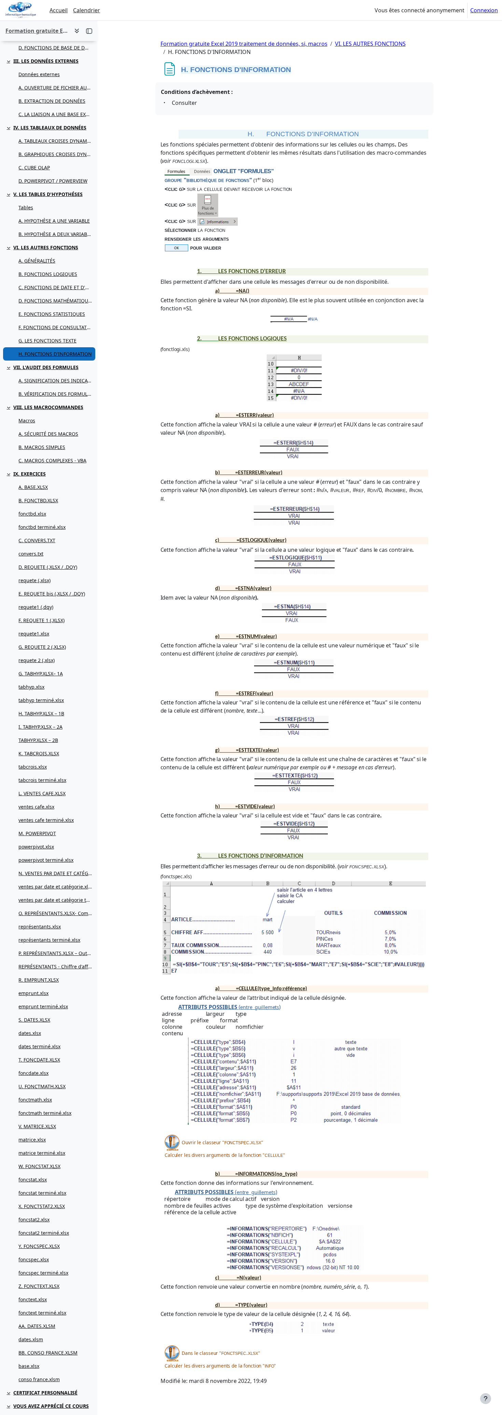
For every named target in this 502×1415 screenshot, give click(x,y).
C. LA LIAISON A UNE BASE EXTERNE (55, 114)
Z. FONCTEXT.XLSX (38, 1286)
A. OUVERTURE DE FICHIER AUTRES (55, 87)
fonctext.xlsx (32, 1299)
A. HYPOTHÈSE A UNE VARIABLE (54, 221)
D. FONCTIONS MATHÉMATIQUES (55, 300)
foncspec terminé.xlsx (43, 1273)
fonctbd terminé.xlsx (42, 527)
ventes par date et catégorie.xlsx (55, 886)
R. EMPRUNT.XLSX (38, 980)
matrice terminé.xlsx (41, 1153)
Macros (26, 420)
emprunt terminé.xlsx (43, 1006)
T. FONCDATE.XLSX (39, 1059)
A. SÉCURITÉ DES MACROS (48, 434)
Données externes (39, 74)
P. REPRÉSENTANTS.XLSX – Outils (55, 953)
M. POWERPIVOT (37, 833)
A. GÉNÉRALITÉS (36, 260)
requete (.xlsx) (34, 580)
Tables (25, 207)
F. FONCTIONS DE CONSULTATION (55, 327)
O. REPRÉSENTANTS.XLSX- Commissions (55, 913)
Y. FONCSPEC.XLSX (39, 1246)
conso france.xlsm (39, 1379)
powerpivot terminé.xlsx (45, 860)
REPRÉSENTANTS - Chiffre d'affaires (55, 966)
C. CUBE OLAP (34, 167)
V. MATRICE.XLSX (37, 1126)
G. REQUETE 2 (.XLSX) (42, 647)
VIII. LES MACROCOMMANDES (48, 407)
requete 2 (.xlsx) (36, 660)
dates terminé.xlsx (39, 1046)
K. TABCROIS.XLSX (38, 753)
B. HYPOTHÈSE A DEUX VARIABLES (55, 234)
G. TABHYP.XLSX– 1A (40, 673)
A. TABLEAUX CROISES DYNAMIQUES (55, 141)
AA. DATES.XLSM (36, 1326)
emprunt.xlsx (33, 993)
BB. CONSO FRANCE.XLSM (48, 1352)
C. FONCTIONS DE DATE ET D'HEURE (55, 287)
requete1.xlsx (33, 633)
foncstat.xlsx (32, 1179)
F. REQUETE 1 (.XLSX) (41, 620)
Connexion (484, 10)
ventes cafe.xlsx (36, 806)
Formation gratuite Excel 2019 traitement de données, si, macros (244, 43)
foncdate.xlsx (33, 1073)
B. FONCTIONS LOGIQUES (47, 274)
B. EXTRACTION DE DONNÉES (51, 101)
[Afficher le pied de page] (485, 1398)
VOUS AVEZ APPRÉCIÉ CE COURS (51, 1406)
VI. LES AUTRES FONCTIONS (45, 247)
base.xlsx (28, 1366)
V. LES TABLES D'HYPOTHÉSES (48, 194)
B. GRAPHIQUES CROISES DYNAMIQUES (55, 154)
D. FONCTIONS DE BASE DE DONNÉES (55, 47)
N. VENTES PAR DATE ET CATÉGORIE (55, 873)
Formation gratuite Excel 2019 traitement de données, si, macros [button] (37, 30)
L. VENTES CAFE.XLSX (42, 793)
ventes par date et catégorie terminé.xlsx (55, 900)
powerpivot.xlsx (36, 846)
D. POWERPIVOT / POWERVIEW (52, 181)
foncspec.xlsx (33, 1259)
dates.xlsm (30, 1339)
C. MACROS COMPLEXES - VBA (52, 460)
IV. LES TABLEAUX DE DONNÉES (49, 127)
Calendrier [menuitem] (86, 10)
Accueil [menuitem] (59, 10)
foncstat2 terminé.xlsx (43, 1233)
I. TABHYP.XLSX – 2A (40, 727)
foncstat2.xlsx (34, 1219)
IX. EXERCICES (29, 474)
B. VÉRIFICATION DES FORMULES (55, 394)
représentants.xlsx (39, 926)
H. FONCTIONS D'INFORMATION (55, 354)
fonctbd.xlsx (32, 513)
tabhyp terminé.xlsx (41, 700)
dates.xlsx (29, 1033)
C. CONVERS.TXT (36, 540)
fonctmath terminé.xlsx (44, 1113)
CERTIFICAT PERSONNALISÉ (45, 1392)
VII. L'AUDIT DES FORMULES (46, 367)
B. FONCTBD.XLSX (38, 500)
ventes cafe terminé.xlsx (46, 820)
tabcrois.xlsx (32, 766)
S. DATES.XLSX (34, 1020)
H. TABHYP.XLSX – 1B (41, 713)
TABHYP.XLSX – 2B (38, 740)
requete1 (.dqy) (35, 607)
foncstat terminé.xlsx (42, 1193)
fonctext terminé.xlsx (42, 1312)
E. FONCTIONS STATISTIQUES (51, 314)
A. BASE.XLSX (33, 487)
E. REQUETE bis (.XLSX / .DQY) (51, 593)
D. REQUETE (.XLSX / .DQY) (47, 567)
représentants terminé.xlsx (49, 940)
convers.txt (30, 553)
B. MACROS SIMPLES (41, 447)
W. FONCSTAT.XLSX (39, 1166)
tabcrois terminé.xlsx (42, 780)
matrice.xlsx (32, 1139)
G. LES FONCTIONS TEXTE (47, 340)
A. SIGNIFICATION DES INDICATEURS (55, 380)
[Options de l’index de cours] (76, 30)
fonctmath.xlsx (35, 1099)
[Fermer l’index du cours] (89, 30)
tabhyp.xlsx (31, 687)
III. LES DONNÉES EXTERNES (46, 61)
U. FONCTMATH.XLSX (42, 1086)
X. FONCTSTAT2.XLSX (41, 1206)
